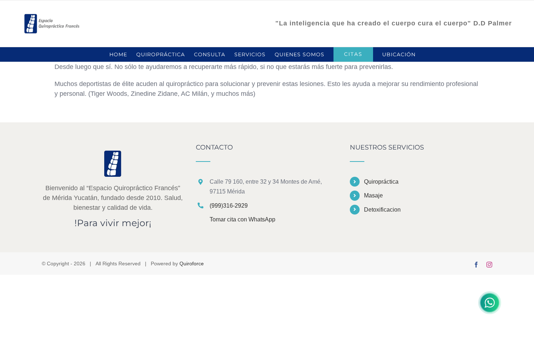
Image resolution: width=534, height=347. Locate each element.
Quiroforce (191, 263)
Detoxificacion (382, 210)
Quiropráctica (381, 182)
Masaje (373, 195)
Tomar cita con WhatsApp (242, 219)
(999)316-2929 (229, 206)
